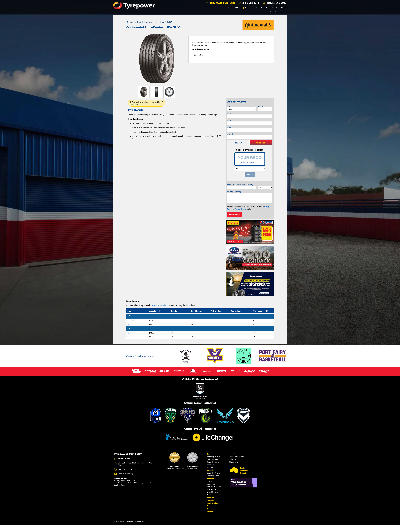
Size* (229, 106)
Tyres (230, 8)
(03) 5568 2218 (250, 3)
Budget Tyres (233, 459)
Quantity (261, 106)
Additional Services (214, 495)
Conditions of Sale (139, 521)
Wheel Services (212, 492)
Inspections (211, 484)
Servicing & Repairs (214, 487)
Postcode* (230, 134)
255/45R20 (132, 333)
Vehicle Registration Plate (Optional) (240, 185)
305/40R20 (132, 337)
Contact (269, 8)
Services (248, 8)
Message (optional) (234, 192)
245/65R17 (132, 324)
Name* (229, 113)
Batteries (210, 481)
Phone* (229, 120)
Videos (283, 12)
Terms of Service (240, 209)
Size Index (232, 454)
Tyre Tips (210, 467)
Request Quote (234, 214)
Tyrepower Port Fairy (222, 3)
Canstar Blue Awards (236, 456)
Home (130, 22)
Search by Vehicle (213, 457)
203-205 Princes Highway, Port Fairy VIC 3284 (135, 464)
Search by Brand (213, 462)
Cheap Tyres (233, 462)
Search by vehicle (158, 305)
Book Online (281, 8)
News (277, 12)
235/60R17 (132, 320)
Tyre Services (211, 489)
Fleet (271, 12)
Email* (229, 127)
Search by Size (212, 459)
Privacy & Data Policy (126, 521)
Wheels (238, 8)
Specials (259, 8)
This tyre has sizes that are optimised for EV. (146, 103)
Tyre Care (210, 465)
